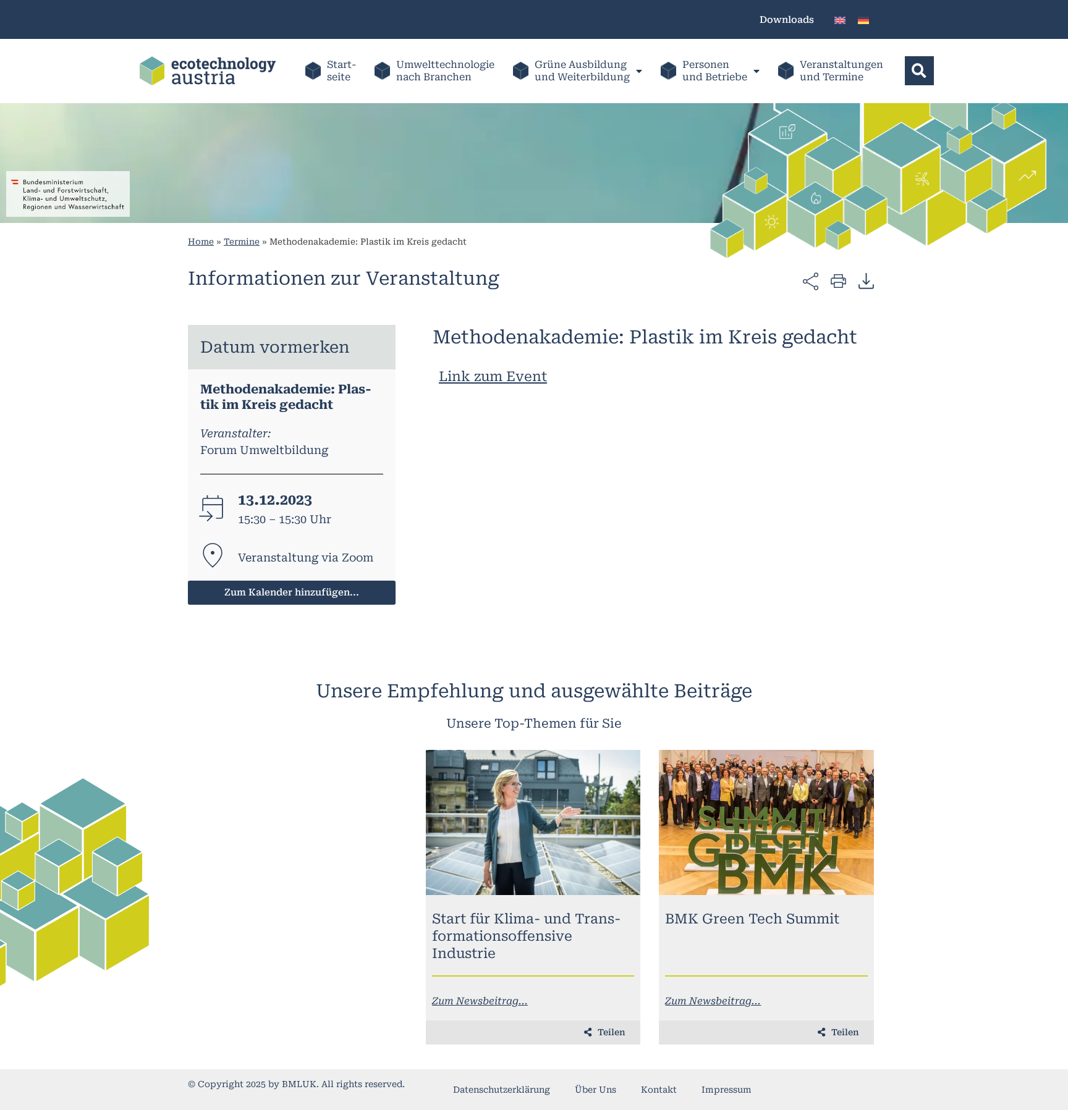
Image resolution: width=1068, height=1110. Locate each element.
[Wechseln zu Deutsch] (863, 19)
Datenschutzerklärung (501, 1090)
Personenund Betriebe (714, 71)
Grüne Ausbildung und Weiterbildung (582, 71)
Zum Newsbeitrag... (480, 1001)
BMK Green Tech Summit (752, 919)
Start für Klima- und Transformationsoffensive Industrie (526, 936)
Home (201, 241)
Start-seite (341, 71)
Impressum (726, 1090)
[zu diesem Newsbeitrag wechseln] (533, 822)
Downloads (787, 19)
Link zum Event (493, 376)
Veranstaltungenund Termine (841, 71)
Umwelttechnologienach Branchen (445, 71)
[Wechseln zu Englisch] (840, 19)
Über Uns (595, 1090)
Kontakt (659, 1090)
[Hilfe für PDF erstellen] (866, 280)
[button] (919, 70)
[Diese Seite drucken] (838, 280)
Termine (242, 241)
